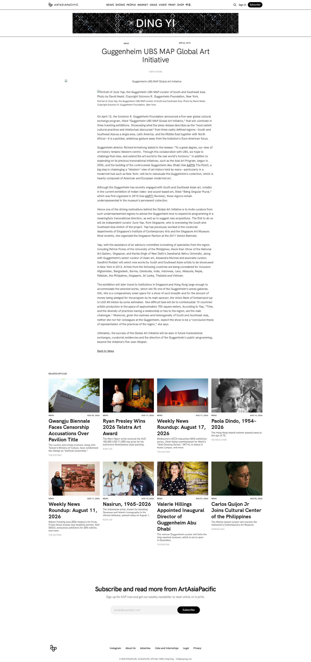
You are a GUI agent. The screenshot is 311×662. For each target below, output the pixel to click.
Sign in (242, 4)
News (110, 4)
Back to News (105, 351)
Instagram (115, 648)
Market (143, 4)
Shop (180, 4)
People (131, 4)
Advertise (145, 648)
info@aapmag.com (184, 659)
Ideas (153, 4)
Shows (120, 4)
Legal (186, 648)
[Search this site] (234, 4)
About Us (131, 648)
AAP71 (149, 196)
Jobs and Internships (167, 648)
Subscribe (255, 4)
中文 (188, 4)
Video (163, 4)
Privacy (197, 648)
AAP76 (191, 165)
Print (172, 4)
